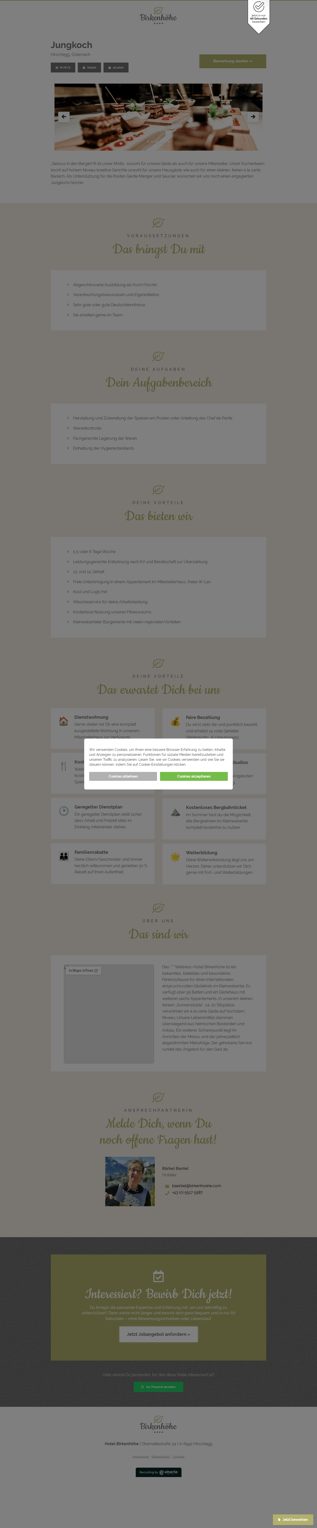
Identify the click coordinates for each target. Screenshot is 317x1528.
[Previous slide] (64, 117)
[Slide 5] (165, 141)
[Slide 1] (148, 141)
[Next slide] (253, 117)
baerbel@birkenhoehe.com (196, 1185)
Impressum (140, 1456)
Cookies (179, 1456)
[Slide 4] (160, 141)
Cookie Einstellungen (205, 764)
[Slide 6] (169, 141)
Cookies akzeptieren (194, 776)
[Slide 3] (156, 141)
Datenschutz (161, 1456)
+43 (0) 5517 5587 (187, 1192)
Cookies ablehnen (123, 776)
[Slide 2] (152, 141)
